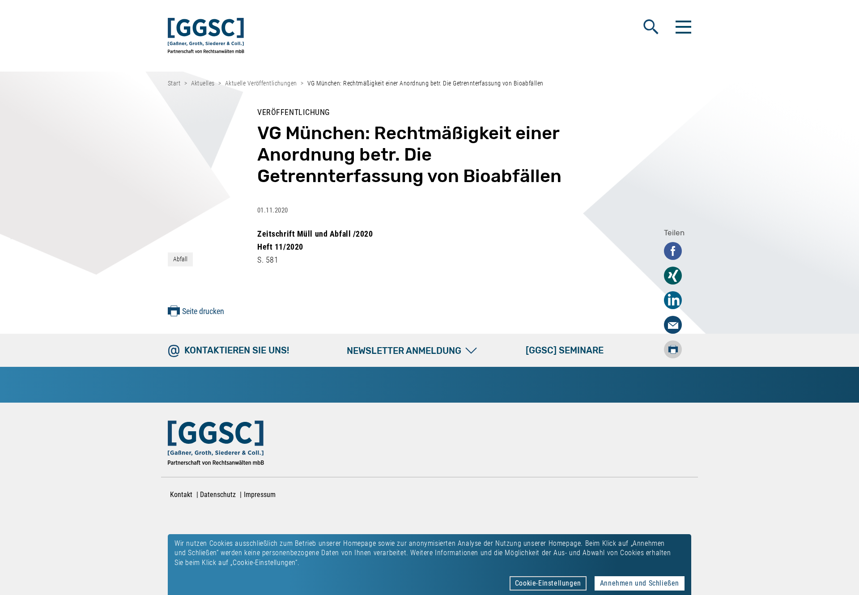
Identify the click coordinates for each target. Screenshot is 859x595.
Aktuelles (203, 83)
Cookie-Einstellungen (548, 583)
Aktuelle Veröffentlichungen (261, 83)
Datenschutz (218, 494)
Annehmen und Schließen (639, 583)
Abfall (180, 259)
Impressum (260, 494)
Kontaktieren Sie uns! (236, 350)
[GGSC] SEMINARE (565, 350)
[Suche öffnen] (651, 27)
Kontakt (181, 494)
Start (174, 83)
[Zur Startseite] (206, 37)
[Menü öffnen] (682, 27)
